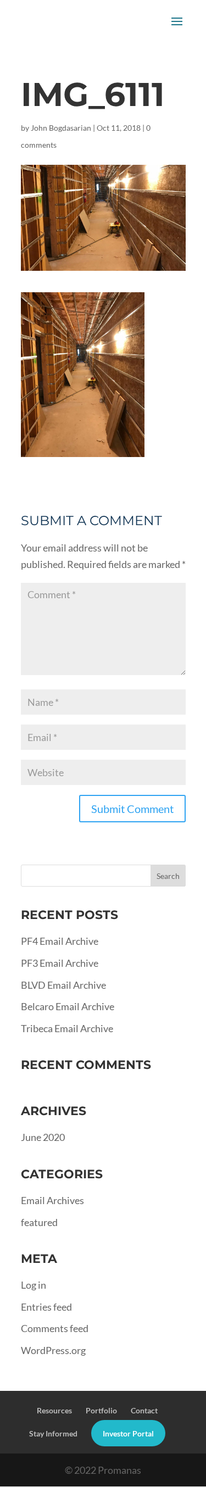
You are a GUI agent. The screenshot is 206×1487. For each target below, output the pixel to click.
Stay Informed (53, 1433)
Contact (144, 1410)
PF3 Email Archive (59, 963)
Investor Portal (128, 1433)
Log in (33, 1285)
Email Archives (52, 1200)
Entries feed (46, 1307)
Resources (54, 1410)
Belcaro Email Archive (67, 1006)
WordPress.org (53, 1350)
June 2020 (43, 1137)
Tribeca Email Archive (67, 1028)
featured (39, 1222)
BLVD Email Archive (63, 985)
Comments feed (54, 1328)
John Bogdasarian (61, 127)
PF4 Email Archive (59, 941)
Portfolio (101, 1410)
